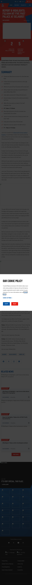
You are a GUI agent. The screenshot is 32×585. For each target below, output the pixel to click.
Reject (14, 304)
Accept (6, 304)
